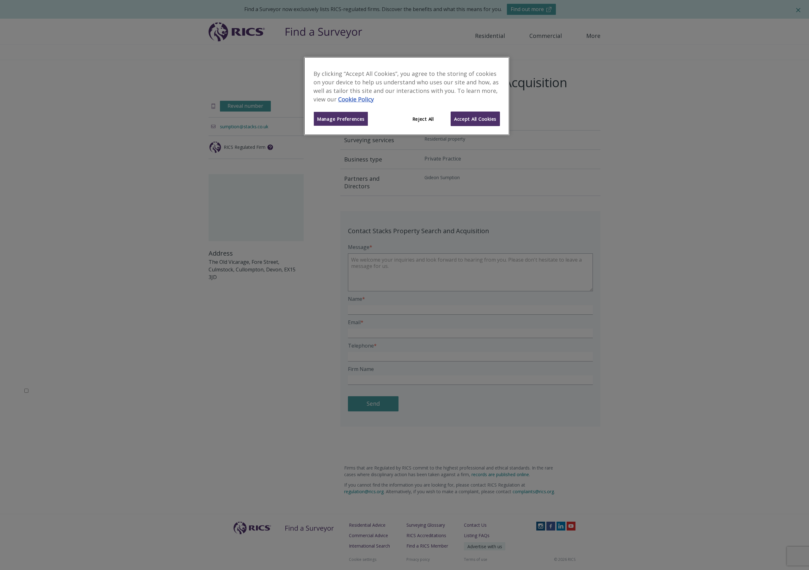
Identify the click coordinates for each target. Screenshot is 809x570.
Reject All (423, 119)
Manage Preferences (341, 119)
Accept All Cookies (475, 119)
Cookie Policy (356, 99)
